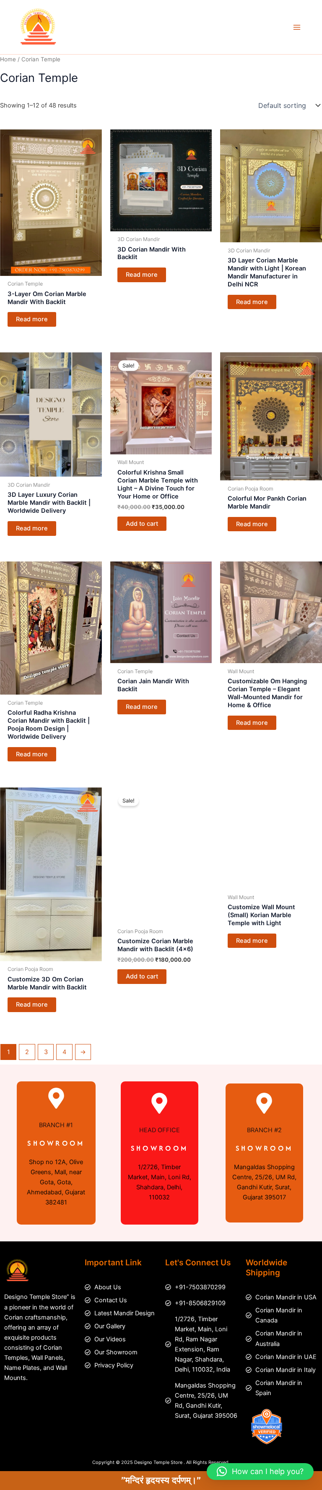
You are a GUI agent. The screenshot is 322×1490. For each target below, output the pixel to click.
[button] (260, 1471)
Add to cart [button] (142, 523)
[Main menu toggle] (296, 26)
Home (8, 59)
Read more (32, 319)
